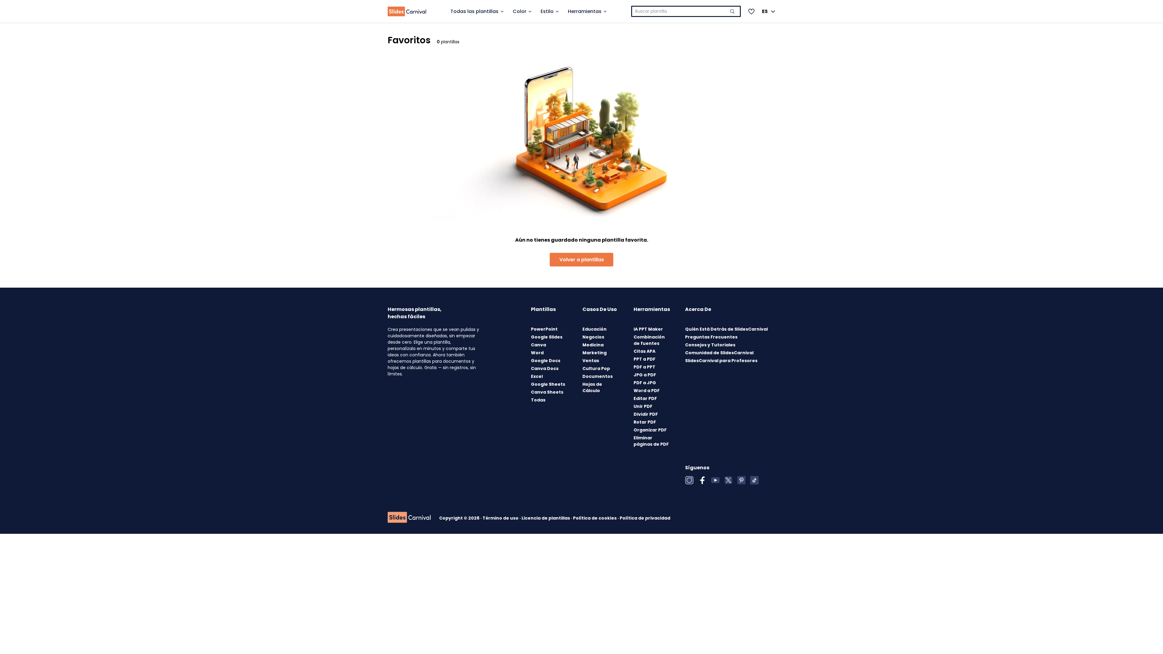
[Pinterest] (741, 480)
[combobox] (686, 11)
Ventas (590, 361)
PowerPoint (544, 329)
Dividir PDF (646, 414)
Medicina (593, 345)
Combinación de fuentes (649, 340)
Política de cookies (595, 518)
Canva (538, 345)
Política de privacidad (645, 518)
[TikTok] (754, 480)
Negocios (593, 337)
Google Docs (545, 361)
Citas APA (644, 351)
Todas (538, 400)
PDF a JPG (645, 383)
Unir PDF (643, 406)
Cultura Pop (596, 368)
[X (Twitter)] (728, 480)
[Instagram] (689, 480)
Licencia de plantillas (546, 518)
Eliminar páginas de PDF (651, 441)
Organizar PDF (650, 430)
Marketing (594, 353)
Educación (594, 329)
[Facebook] (702, 480)
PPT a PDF (644, 359)
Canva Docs (544, 368)
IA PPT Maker (648, 329)
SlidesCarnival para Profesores (721, 361)
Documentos (597, 376)
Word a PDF (647, 391)
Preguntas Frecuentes (711, 337)
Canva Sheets (547, 392)
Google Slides (546, 337)
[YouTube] (715, 480)
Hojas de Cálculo (592, 387)
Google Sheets (548, 384)
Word (537, 353)
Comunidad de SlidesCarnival (719, 353)
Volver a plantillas (581, 259)
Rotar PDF (645, 422)
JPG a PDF (645, 375)
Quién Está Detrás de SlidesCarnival (726, 329)
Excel (537, 376)
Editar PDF (645, 398)
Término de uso (500, 518)
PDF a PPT (644, 367)
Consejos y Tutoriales (710, 345)
